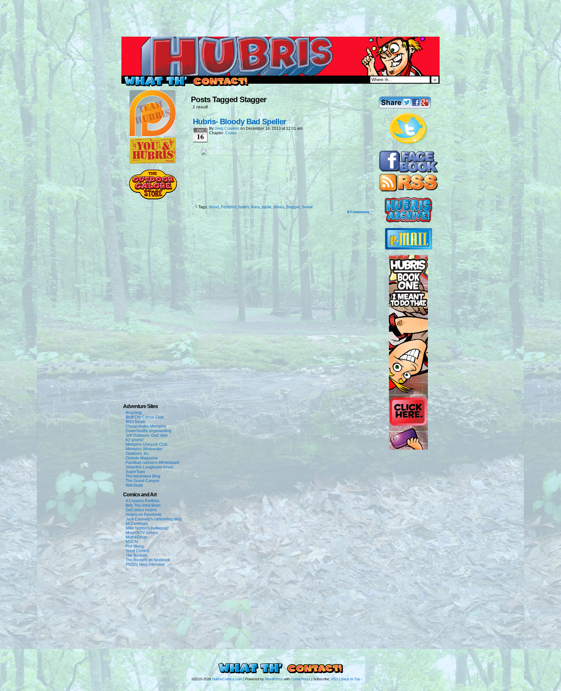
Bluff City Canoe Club (145, 417)
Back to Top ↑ (352, 679)
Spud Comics (137, 551)
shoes (278, 207)
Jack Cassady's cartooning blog (153, 519)
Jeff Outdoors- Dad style (147, 435)
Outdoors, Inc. (138, 453)
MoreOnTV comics (142, 532)
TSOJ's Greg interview (145, 564)
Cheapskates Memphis (146, 426)
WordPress (274, 679)
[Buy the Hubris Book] (408, 448)
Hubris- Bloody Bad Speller (239, 121)
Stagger (293, 207)
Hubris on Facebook (143, 514)
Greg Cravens (227, 128)
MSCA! (132, 541)
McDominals (137, 523)
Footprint (228, 207)
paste (266, 207)
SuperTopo (135, 471)
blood (214, 207)
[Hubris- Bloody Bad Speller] (282, 153)
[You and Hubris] (153, 162)
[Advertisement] (280, 14)
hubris (243, 207)
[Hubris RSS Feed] (408, 190)
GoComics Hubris (141, 510)
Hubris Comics (280, 56)
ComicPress (300, 679)
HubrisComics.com (227, 679)
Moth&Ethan (136, 537)
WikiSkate (134, 485)
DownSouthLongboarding (148, 431)
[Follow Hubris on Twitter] (408, 143)
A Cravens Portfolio (142, 501)
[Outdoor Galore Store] (153, 198)
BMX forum (135, 421)
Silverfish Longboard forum (149, 467)
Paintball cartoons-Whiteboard (152, 462)
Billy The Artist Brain (143, 505)
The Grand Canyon (142, 481)
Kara (255, 207)
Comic (231, 133)
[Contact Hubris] (408, 171)
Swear (307, 207)
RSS (334, 679)
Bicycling (134, 412)
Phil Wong (135, 546)
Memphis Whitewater (144, 449)
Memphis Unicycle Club (147, 444)
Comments (358, 212)
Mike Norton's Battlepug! (147, 528)
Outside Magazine (142, 458)
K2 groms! (134, 440)
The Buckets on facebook (148, 560)
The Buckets (136, 555)
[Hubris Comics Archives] (408, 221)
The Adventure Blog (143, 476)
